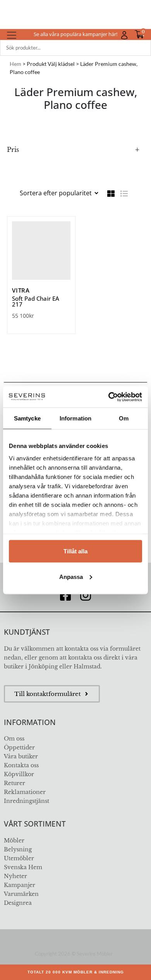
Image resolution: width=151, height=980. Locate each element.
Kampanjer (19, 885)
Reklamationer (25, 792)
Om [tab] (124, 418)
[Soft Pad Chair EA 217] (41, 250)
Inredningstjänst (26, 800)
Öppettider (19, 747)
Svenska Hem (23, 867)
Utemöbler (19, 858)
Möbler (14, 840)
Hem (15, 63)
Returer (14, 783)
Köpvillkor (19, 774)
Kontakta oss (21, 765)
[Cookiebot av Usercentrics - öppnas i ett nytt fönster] (108, 397)
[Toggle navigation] (11, 35)
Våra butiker (21, 756)
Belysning (18, 849)
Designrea (18, 902)
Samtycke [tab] (27, 418)
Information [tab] (75, 418)
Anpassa (71, 576)
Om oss (14, 738)
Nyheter (15, 876)
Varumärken (21, 893)
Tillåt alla (75, 551)
